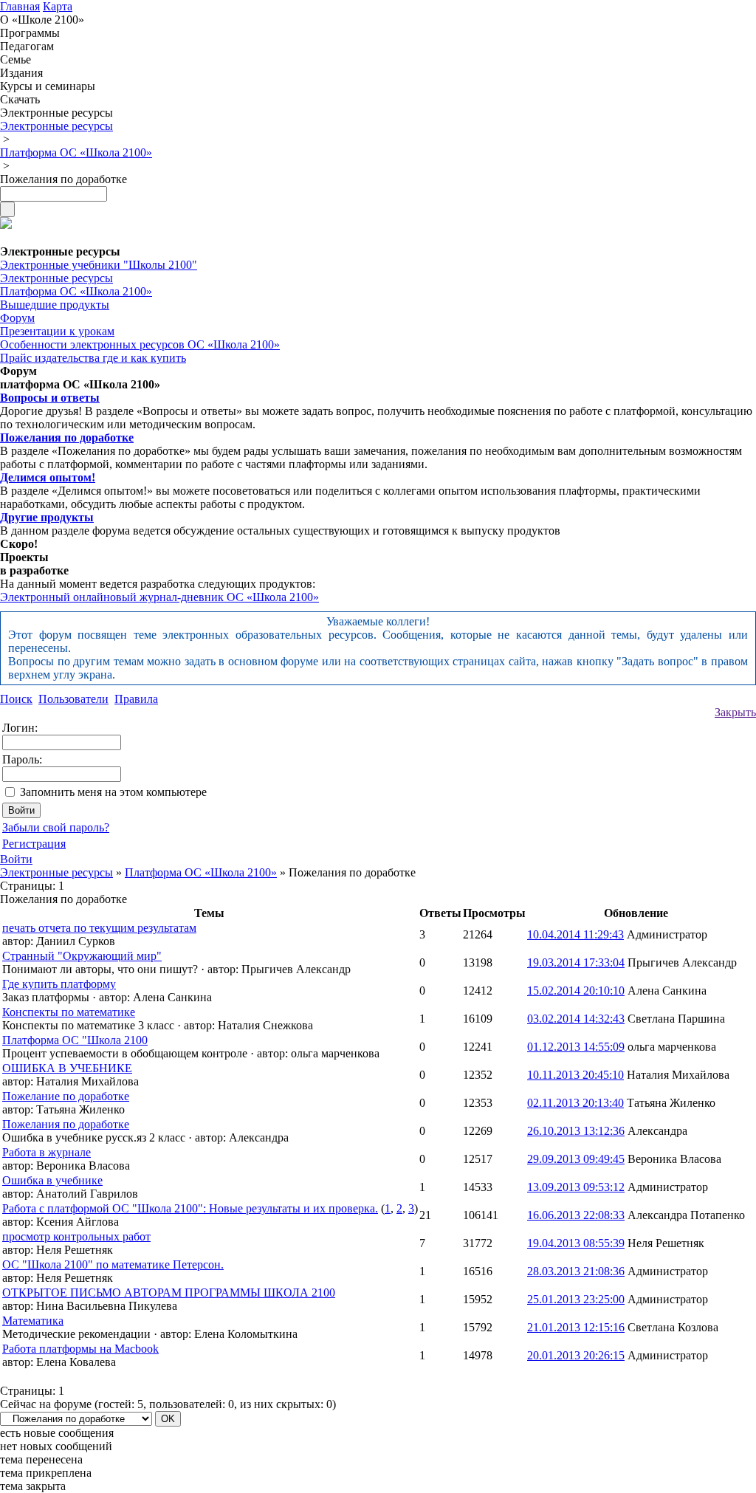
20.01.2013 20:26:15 (576, 1355)
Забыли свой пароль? (55, 827)
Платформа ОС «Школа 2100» (201, 872)
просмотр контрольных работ (76, 1236)
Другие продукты (47, 517)
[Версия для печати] (6, 225)
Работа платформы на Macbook (80, 1348)
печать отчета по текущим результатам (99, 927)
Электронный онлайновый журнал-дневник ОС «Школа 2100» (159, 597)
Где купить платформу (59, 984)
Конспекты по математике (68, 1012)
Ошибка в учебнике (52, 1180)
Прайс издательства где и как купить (93, 357)
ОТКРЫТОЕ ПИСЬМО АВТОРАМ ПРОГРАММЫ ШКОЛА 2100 (168, 1292)
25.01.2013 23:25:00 (576, 1299)
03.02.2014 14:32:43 (576, 1018)
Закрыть (735, 712)
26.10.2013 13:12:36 (576, 1131)
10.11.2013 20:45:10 (575, 1074)
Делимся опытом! (47, 477)
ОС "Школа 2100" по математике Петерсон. (113, 1264)
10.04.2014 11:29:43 (575, 934)
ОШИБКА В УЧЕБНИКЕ (67, 1068)
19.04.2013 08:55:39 (576, 1243)
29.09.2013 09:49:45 (576, 1159)
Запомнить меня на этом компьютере (113, 792)
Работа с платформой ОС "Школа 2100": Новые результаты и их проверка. (190, 1208)
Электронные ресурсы (56, 872)
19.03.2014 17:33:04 (576, 962)
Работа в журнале (46, 1152)
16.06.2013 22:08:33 (576, 1215)
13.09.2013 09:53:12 (576, 1187)
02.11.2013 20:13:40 (575, 1102)
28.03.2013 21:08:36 (576, 1271)
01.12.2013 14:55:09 (576, 1046)
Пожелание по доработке (65, 1096)
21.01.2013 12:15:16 (576, 1327)
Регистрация (34, 843)
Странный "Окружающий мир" (82, 956)
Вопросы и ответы (50, 397)
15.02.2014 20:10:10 (576, 990)
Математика (32, 1320)
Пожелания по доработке (67, 437)
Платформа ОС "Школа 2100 (75, 1040)
